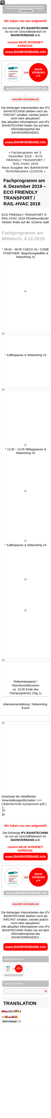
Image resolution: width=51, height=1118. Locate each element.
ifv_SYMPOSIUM (17, 822)
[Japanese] (3, 1017)
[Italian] (19, 1011)
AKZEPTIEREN (26, 11)
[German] (16, 1011)
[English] (9, 1011)
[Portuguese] (12, 1017)
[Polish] (9, 1017)
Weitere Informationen (35, 8)
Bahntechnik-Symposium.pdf (23, 804)
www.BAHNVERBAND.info (25, 52)
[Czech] (6, 1011)
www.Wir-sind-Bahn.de (25, 99)
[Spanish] (16, 1017)
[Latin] (6, 1017)
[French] (12, 1011)
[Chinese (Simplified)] (3, 1011)
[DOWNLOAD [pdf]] (4, 814)
